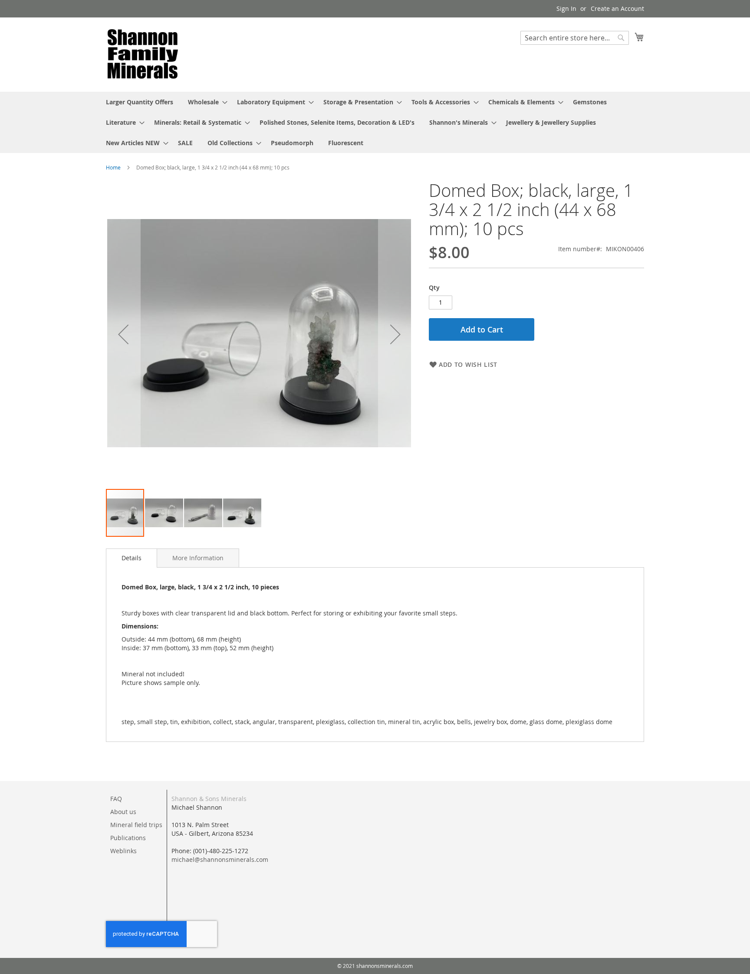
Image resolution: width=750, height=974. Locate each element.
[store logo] (143, 54)
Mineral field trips (136, 825)
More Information (198, 558)
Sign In (566, 8)
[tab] (131, 558)
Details (131, 558)
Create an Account (617, 8)
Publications (128, 838)
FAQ (116, 798)
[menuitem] (139, 102)
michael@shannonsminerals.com (219, 859)
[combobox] (574, 38)
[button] (123, 334)
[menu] (375, 122)
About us (123, 812)
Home (113, 167)
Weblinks (123, 851)
